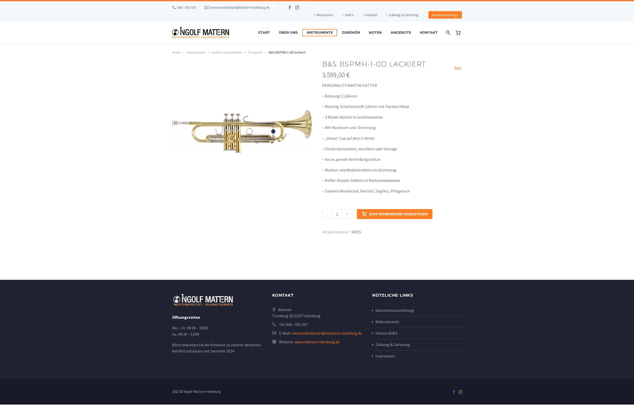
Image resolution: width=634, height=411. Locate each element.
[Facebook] (289, 7)
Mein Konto (325, 15)
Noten (375, 32)
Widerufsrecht (387, 321)
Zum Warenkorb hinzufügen (395, 214)
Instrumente (320, 32)
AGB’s (349, 15)
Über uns (288, 32)
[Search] (447, 33)
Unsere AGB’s (386, 333)
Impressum (385, 355)
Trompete (255, 52)
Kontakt (371, 15)
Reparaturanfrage (445, 15)
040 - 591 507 (186, 7)
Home (176, 52)
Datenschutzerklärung (394, 310)
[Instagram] (297, 7)
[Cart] (460, 33)
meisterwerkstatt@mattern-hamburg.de (240, 7)
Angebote (401, 32)
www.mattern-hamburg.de (317, 341)
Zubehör (351, 32)
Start (264, 32)
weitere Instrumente (226, 52)
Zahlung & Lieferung (404, 15)
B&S (457, 68)
